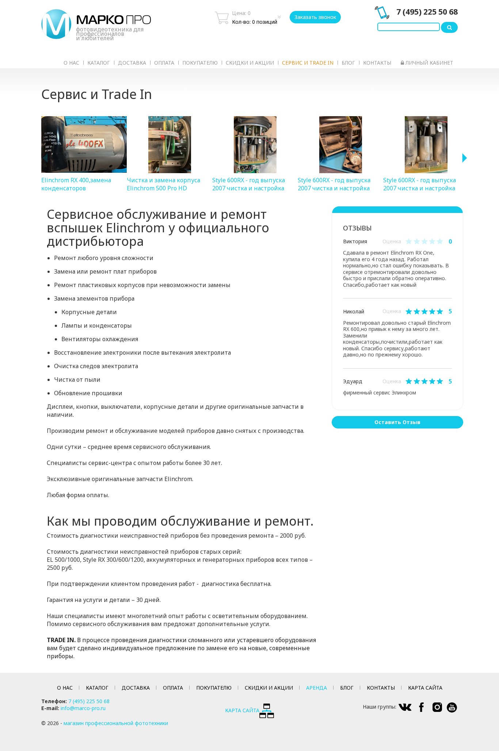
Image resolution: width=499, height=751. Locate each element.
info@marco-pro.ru (83, 708)
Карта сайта (425, 687)
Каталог (98, 62)
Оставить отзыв (397, 422)
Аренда (316, 687)
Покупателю (200, 62)
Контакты (377, 62)
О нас (71, 62)
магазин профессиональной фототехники (116, 723)
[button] (45, 158)
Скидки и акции (250, 62)
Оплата (164, 62)
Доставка (132, 62)
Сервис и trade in (308, 62)
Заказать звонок (315, 17)
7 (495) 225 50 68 (427, 12)
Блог (348, 62)
